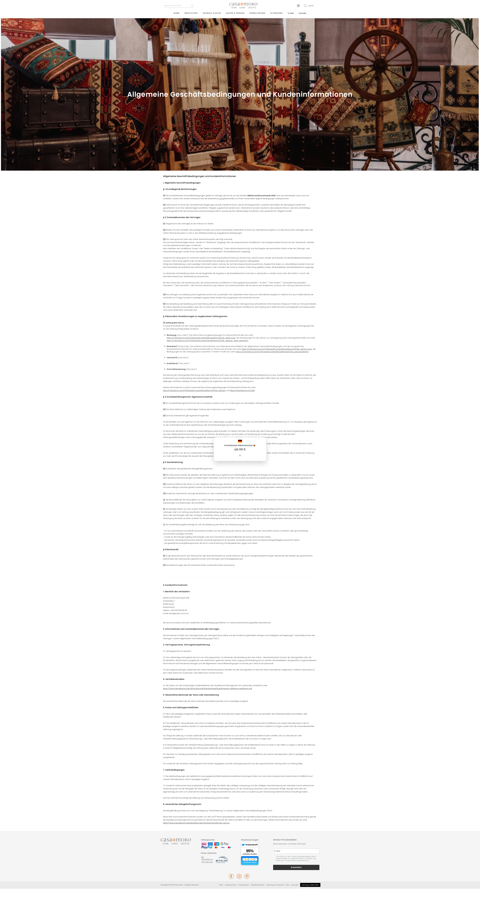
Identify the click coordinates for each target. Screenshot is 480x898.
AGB (221, 885)
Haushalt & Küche (212, 13)
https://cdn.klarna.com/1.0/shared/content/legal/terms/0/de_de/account (277, 349)
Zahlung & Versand (275, 885)
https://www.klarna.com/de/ (242, 390)
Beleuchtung (191, 13)
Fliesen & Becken (257, 13)
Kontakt (302, 13)
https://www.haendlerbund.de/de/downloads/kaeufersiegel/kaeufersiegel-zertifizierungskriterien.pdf (207, 688)
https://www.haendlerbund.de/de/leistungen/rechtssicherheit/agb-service (196, 823)
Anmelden (296, 867)
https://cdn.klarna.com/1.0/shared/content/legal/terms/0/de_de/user (194, 390)
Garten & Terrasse (235, 13)
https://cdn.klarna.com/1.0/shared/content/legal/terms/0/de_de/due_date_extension (207, 341)
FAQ (287, 885)
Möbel (177, 13)
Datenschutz (231, 885)
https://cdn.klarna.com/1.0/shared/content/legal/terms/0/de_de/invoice (201, 338)
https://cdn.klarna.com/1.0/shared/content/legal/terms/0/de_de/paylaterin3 (272, 352)
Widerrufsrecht (257, 885)
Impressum (243, 885)
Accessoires (276, 13)
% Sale (291, 13)
